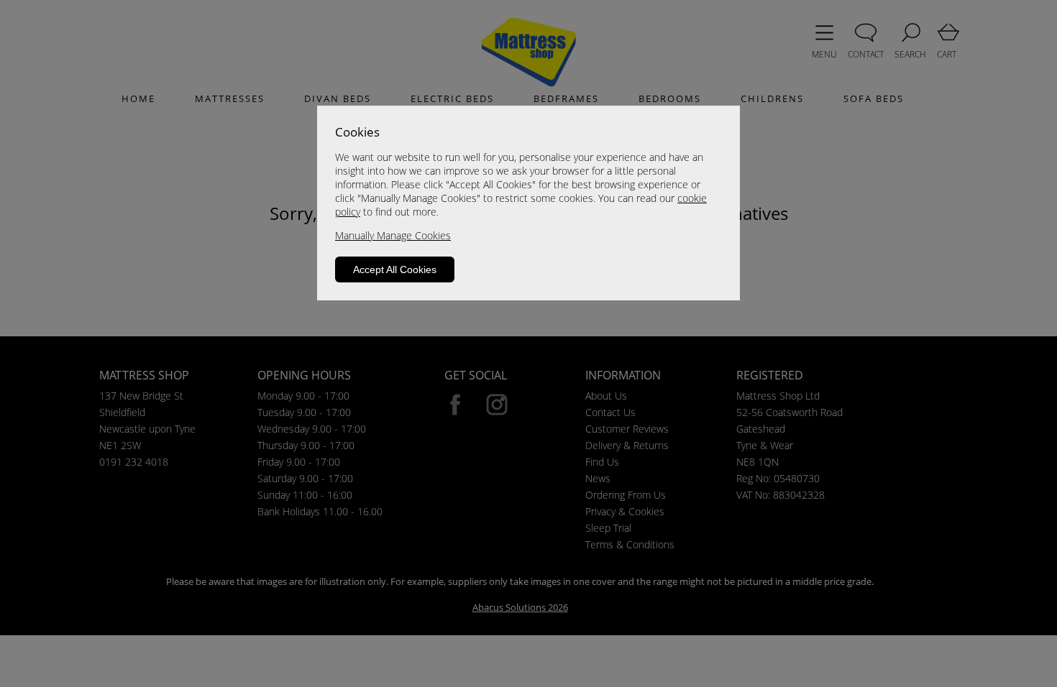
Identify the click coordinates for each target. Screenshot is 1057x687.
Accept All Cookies (394, 269)
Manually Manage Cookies (393, 235)
